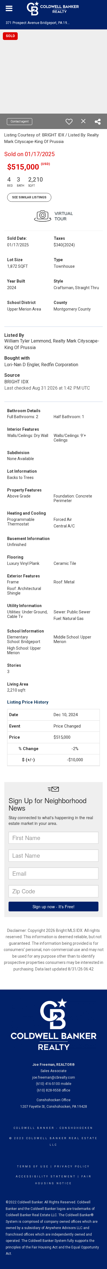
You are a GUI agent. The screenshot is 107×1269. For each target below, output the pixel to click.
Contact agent (20, 121)
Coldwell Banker (34, 1128)
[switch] (69, 121)
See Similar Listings (29, 197)
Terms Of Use (33, 1166)
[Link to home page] (54, 8)
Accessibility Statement (46, 1176)
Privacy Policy (72, 1166)
